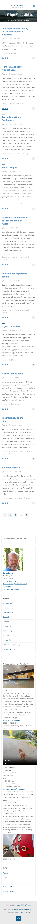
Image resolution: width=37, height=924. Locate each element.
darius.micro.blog (9, 581)
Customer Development (10, 257)
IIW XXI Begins (9, 167)
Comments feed (9, 887)
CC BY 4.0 (22, 913)
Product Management (8, 260)
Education (6, 617)
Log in (5, 878)
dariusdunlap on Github (11, 589)
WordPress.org (8, 891)
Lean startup (24, 257)
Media (5, 626)
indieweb (28, 498)
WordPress (26, 905)
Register (6, 873)
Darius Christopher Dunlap (21, 910)
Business (4, 53)
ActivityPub (7, 603)
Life (9, 254)
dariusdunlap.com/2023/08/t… (14, 789)
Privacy (10, 154)
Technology (12, 53)
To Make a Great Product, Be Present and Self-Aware (15, 220)
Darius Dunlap (17, 6)
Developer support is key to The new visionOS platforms (15, 31)
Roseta (18, 905)
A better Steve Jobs (12, 373)
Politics (14, 360)
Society (17, 154)
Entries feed (7, 882)
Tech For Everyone (22, 310)
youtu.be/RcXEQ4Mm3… (12, 720)
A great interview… (12, 326)
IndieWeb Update (11, 467)
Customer (11, 103)
